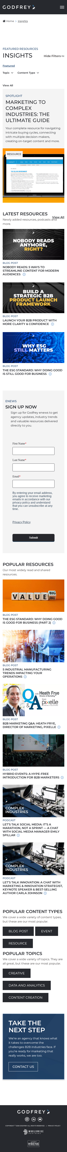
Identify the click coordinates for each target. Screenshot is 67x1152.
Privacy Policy (54, 1126)
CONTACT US (23, 1067)
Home (10, 21)
